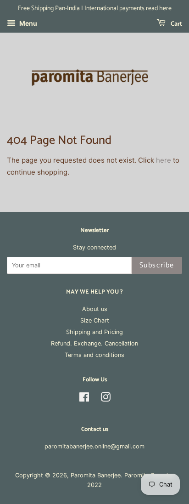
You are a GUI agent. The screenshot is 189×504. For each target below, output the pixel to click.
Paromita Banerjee (96, 475)
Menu (27, 23)
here (163, 160)
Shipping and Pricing (94, 331)
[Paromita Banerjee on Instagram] (105, 399)
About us (94, 309)
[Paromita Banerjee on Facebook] (84, 399)
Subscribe (156, 265)
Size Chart (94, 320)
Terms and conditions (94, 354)
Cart (175, 24)
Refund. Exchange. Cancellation (94, 343)
